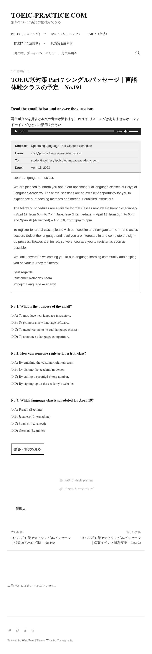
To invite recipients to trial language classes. (46, 329)
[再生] (16, 131)
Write (49, 640)
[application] (76, 131)
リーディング (84, 489)
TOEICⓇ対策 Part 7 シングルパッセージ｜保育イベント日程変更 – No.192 (111, 540)
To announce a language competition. (41, 336)
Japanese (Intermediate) (32, 416)
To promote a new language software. (41, 322)
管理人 (21, 508)
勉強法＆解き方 (62, 43)
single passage (84, 480)
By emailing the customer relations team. (44, 362)
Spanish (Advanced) (30, 423)
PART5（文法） (98, 34)
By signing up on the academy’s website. (44, 383)
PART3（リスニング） (26, 34)
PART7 (69, 480)
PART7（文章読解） (28, 43)
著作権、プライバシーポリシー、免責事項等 (45, 53)
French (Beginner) (29, 409)
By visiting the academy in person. (39, 369)
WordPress (28, 640)
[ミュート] (126, 131)
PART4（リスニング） (66, 34)
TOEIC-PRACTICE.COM (49, 15)
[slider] (134, 131)
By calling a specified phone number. (41, 376)
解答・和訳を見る (27, 449)
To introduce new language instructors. (42, 315)
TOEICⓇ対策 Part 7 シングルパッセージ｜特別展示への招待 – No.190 (41, 540)
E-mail (69, 489)
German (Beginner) (29, 430)
